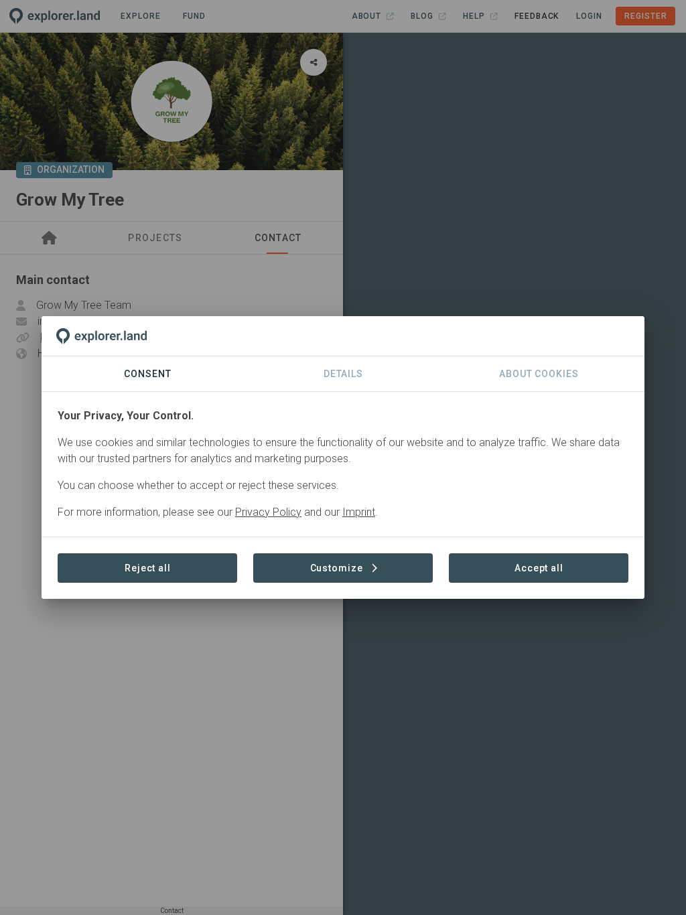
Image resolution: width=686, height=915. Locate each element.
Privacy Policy (268, 512)
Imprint (358, 512)
